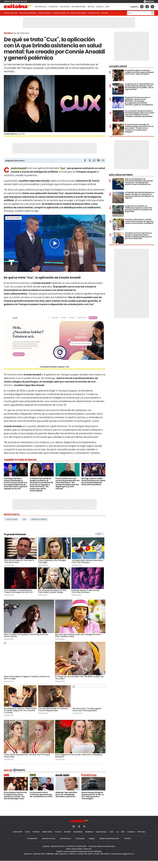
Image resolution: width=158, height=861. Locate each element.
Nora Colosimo (78, 13)
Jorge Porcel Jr (61, 13)
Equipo (92, 838)
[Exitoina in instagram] (142, 6)
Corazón (53, 6)
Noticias (36, 832)
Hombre (67, 832)
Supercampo (101, 832)
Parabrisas (78, 832)
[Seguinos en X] (152, 6)
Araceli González (28, 13)
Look (111, 832)
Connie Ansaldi (11, 519)
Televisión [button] (64, 6)
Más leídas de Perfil (121, 174)
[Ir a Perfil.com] (149, 2)
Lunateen (131, 832)
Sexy (107, 6)
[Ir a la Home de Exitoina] (18, 6)
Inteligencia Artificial (38, 519)
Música (99, 6)
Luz (117, 832)
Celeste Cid (93, 13)
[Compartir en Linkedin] (98, 160)
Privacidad (80, 838)
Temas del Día (10, 13)
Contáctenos (65, 838)
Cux (62, 168)
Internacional (78, 6)
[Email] (103, 160)
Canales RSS (32, 838)
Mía (122, 832)
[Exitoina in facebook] (147, 6)
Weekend (89, 832)
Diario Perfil (17, 832)
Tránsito (127, 838)
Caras (27, 832)
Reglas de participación (109, 838)
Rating (104, 13)
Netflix (91, 6)
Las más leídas (118, 66)
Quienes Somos (48, 838)
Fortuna (58, 832)
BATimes (141, 832)
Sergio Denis (44, 13)
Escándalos (41, 6)
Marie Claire (47, 832)
